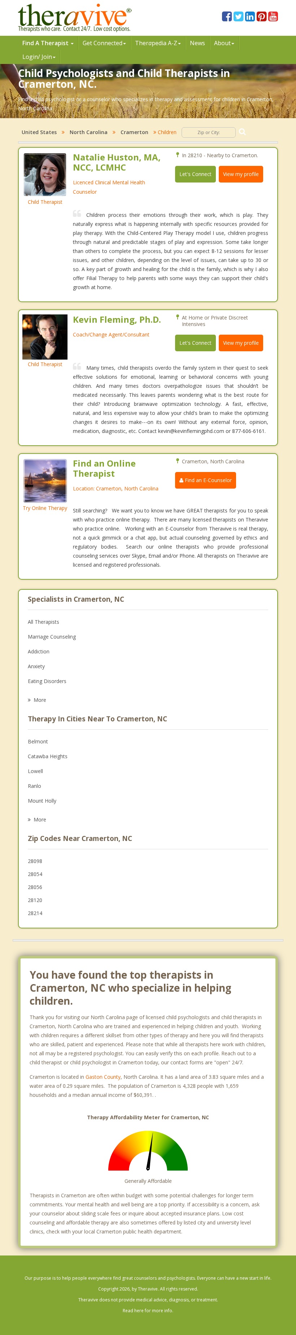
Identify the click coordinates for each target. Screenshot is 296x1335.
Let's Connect (195, 174)
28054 (35, 874)
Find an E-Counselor (207, 480)
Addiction (38, 651)
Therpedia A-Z (156, 43)
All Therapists (43, 621)
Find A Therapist (46, 43)
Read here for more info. (148, 1311)
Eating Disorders (47, 681)
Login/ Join (37, 57)
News (197, 43)
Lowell (35, 771)
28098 (35, 861)
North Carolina (89, 132)
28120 (35, 900)
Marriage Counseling (52, 636)
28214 (35, 913)
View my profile (241, 174)
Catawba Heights (48, 756)
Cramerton (134, 132)
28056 (35, 887)
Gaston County (103, 1076)
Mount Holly (42, 800)
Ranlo (34, 785)
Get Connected (102, 43)
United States (39, 132)
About (222, 43)
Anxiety (36, 666)
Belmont (38, 741)
